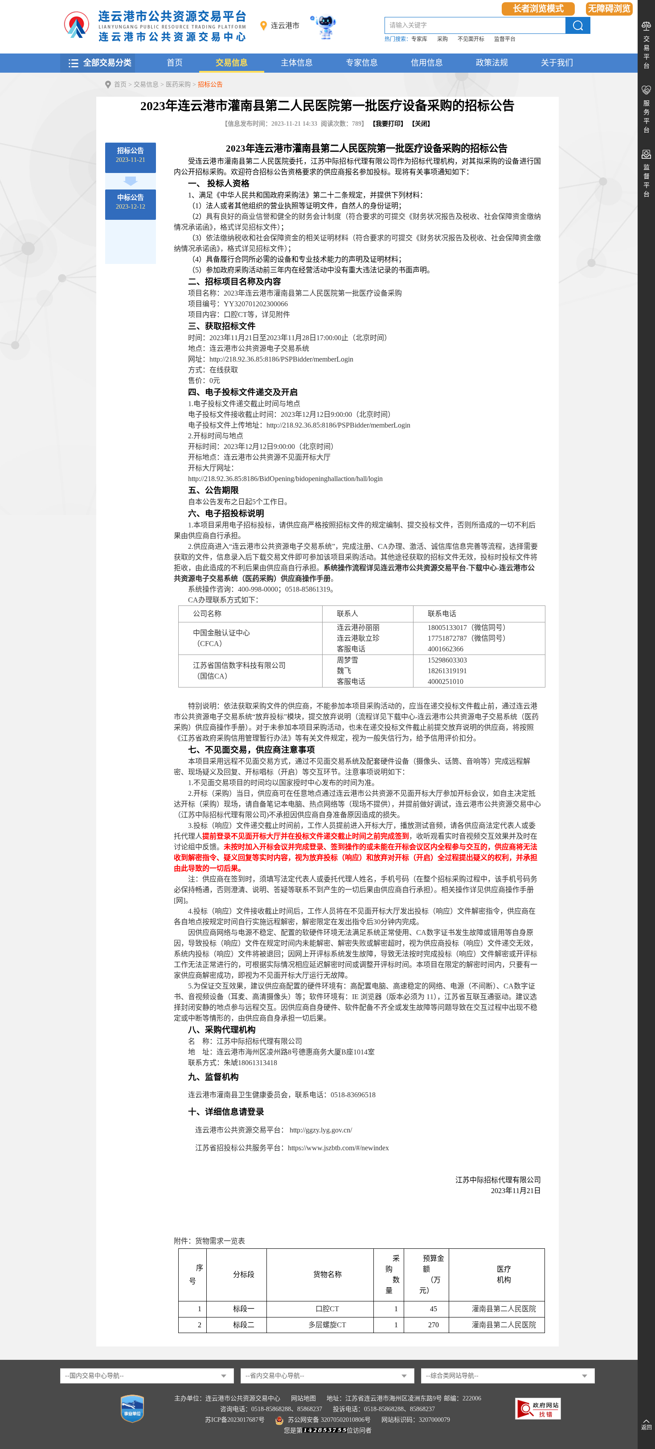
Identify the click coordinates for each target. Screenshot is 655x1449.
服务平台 (646, 116)
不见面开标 (471, 39)
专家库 (419, 39)
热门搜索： (398, 39)
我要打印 (388, 123)
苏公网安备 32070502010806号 (329, 1419)
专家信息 (362, 62)
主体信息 (297, 62)
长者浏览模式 (538, 8)
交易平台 (646, 52)
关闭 (421, 123)
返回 (646, 1427)
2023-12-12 (130, 202)
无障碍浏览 (609, 8)
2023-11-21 (130, 155)
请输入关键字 (408, 25)
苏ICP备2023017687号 (235, 1419)
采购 (442, 39)
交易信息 (232, 62)
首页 (175, 62)
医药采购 (178, 84)
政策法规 (492, 62)
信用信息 (427, 62)
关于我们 (557, 62)
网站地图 (303, 1398)
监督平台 (505, 39)
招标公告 (210, 84)
